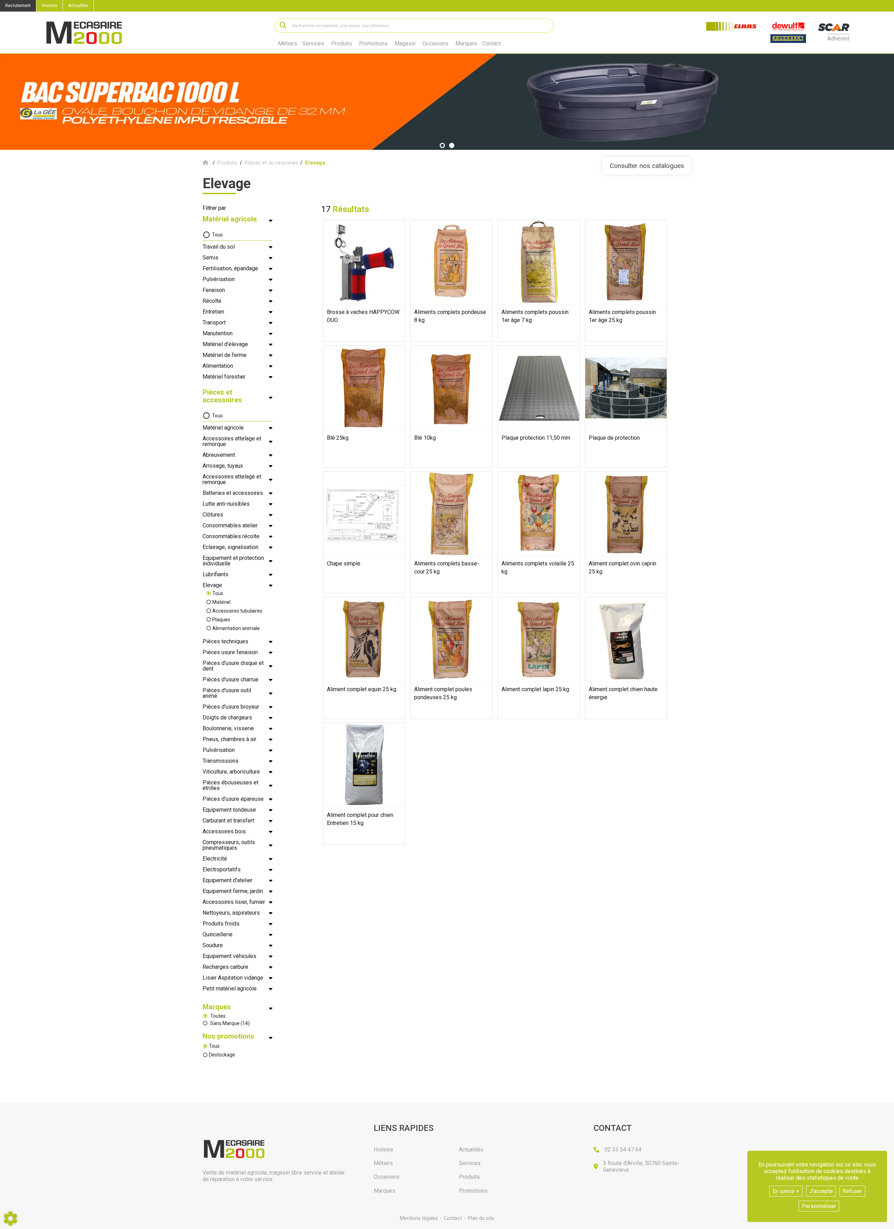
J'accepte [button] (821, 1191)
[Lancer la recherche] (283, 26)
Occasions (435, 43)
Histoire (49, 5)
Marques (466, 43)
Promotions (373, 43)
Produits (341, 43)
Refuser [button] (852, 1191)
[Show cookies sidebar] (10, 1219)
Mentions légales (419, 1218)
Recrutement (18, 5)
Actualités (78, 5)
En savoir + (785, 1191)
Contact (491, 43)
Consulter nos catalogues (647, 166)
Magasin (405, 43)
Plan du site (481, 1218)
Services (313, 43)
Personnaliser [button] (819, 1206)
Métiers (287, 43)
